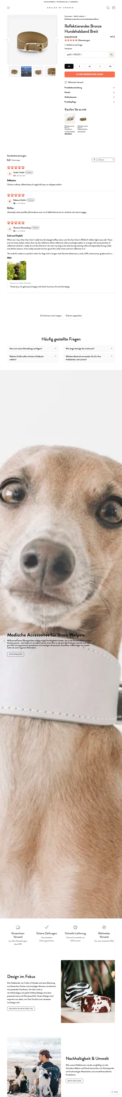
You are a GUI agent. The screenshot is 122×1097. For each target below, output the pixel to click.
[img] (112, 36)
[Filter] (94, 160)
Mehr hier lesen (74, 1081)
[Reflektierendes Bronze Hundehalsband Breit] (14, 71)
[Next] (57, 39)
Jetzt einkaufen (15, 654)
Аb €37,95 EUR (70, 132)
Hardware (68, 48)
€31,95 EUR (81, 132)
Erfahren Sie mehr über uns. (21, 1009)
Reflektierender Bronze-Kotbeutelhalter (83, 128)
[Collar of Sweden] (61, 7)
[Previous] (7, 39)
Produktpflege (70, 101)
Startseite (68, 16)
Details (67, 92)
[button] (107, 7)
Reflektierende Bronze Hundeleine (69, 128)
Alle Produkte (79, 16)
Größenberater (70, 97)
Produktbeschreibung (73, 87)
